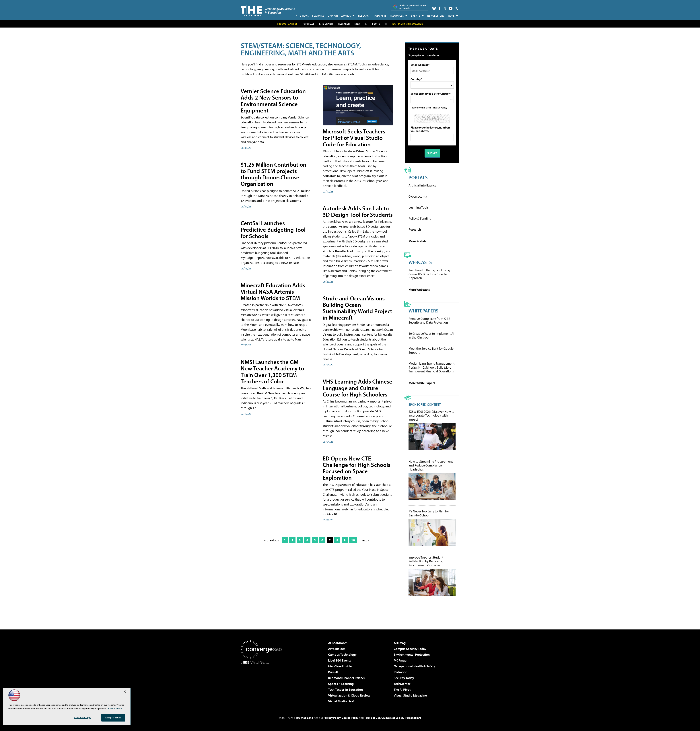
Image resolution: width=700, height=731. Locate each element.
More (451, 15)
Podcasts (380, 15)
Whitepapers (423, 310)
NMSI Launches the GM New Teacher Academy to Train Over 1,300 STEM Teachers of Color (272, 371)
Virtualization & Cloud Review (349, 695)
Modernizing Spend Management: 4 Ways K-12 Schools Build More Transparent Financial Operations (432, 367)
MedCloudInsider (340, 666)
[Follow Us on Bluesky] (434, 8)
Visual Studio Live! (341, 701)
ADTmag (400, 643)
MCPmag (400, 660)
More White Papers (422, 383)
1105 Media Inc (303, 718)
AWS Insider (336, 649)
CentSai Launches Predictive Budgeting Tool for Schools (273, 229)
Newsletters (435, 15)
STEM (357, 23)
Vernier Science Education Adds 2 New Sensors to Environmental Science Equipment (273, 100)
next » (365, 540)
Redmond (400, 672)
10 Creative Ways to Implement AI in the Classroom (431, 335)
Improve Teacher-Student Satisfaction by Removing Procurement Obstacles (426, 561)
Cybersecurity (418, 196)
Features (318, 15)
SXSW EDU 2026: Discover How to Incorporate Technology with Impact (431, 415)
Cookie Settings (82, 717)
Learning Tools (418, 207)
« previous (271, 540)
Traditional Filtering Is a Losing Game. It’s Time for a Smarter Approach (429, 274)
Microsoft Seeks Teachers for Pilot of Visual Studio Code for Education (354, 138)
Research (364, 15)
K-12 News (302, 15)
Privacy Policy (439, 107)
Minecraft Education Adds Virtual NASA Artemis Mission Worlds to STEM (273, 291)
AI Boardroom (337, 643)
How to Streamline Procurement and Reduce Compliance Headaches (431, 465)
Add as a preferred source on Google (412, 6)
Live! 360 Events (339, 660)
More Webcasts (419, 289)
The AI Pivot (402, 689)
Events (415, 15)
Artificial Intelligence (422, 185)
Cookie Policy (350, 718)
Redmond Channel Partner (346, 678)
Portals (418, 177)
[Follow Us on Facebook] (439, 8)
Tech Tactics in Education (345, 689)
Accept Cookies (113, 717)
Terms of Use (372, 718)
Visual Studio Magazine (410, 695)
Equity (376, 23)
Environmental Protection (412, 654)
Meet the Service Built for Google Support (431, 350)
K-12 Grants (326, 23)
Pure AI (333, 672)
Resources (397, 15)
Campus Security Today (410, 649)
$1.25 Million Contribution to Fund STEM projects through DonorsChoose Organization (273, 174)
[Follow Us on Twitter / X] (445, 8)
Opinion (333, 15)
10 (353, 540)
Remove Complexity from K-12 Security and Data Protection (429, 320)
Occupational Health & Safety (414, 666)
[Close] (125, 692)
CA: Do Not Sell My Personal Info (401, 718)
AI (366, 23)
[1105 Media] (262, 682)
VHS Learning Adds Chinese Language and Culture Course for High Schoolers (357, 388)
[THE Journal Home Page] (268, 11)
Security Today (404, 678)
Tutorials (308, 23)
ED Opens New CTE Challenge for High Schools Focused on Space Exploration (356, 468)
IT (386, 23)
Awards (346, 15)
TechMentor (402, 684)
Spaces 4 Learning (341, 684)
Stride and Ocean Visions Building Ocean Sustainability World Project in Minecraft (357, 308)
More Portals (417, 241)
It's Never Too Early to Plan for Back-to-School (429, 513)
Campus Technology (342, 654)
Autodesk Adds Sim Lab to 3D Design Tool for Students (358, 211)
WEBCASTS (420, 262)
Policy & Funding (420, 218)
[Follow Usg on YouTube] (450, 8)
